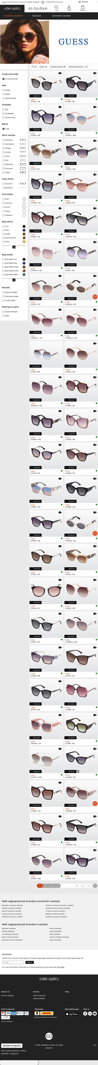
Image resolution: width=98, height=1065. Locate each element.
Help (67, 992)
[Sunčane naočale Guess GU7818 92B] (46, 657)
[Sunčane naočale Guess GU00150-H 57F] (46, 319)
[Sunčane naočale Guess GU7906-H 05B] (46, 387)
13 (82, 886)
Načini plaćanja (39, 995)
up (94, 1045)
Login (69, 10)
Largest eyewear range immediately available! (23, 2)
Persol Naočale (55, 928)
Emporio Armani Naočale (12, 940)
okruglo (8, 148)
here (62, 967)
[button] (12, 8)
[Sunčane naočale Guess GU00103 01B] (46, 421)
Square (7, 211)
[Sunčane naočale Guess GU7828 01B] (46, 522)
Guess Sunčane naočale (55, 911)
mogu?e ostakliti (11, 292)
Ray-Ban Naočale (9, 928)
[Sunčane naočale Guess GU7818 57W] (46, 488)
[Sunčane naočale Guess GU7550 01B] (46, 691)
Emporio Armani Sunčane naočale (59, 905)
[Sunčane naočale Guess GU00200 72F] (46, 725)
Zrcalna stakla (10, 300)
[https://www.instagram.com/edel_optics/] (90, 1014)
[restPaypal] (20, 1013)
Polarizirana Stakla (11, 296)
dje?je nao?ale (10, 98)
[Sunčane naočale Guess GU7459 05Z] (46, 454)
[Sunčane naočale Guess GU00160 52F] (46, 792)
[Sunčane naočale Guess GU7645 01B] (46, 83)
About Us (5, 992)
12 (76, 886)
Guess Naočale (55, 931)
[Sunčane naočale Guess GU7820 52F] (46, 218)
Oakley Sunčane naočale (12, 908)
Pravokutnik (9, 144)
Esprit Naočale (55, 940)
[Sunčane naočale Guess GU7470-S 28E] (46, 758)
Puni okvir (9, 184)
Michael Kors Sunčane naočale (58, 908)
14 (89, 886)
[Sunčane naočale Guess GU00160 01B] (46, 184)
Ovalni (7, 156)
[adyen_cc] (3, 1013)
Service (36, 992)
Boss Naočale (54, 934)
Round (7, 207)
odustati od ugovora (12, 1046)
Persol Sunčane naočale (11, 911)
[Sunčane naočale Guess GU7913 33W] (46, 353)
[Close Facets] (14, 66)
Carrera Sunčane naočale (12, 914)
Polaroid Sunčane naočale (12, 917)
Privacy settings (7, 995)
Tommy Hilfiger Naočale (59, 937)
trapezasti (8, 215)
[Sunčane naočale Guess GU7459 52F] (46, 589)
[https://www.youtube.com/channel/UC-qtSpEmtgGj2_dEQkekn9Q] (95, 1014)
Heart (7, 199)
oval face (8, 203)
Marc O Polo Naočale (10, 937)
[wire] (5, 1017)
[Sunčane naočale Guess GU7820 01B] (46, 116)
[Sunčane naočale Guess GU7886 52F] (46, 826)
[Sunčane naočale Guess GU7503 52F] (46, 556)
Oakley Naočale (8, 931)
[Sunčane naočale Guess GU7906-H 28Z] (46, 252)
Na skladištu (9, 113)
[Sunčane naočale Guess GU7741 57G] (46, 150)
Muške (7, 94)
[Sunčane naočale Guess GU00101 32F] (46, 285)
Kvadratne (9, 140)
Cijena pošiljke (39, 998)
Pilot (6, 160)
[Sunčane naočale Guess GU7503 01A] (46, 623)
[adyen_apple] (26, 1013)
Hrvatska (85, 2)
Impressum (14, 1053)
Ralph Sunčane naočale (55, 914)
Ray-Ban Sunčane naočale (12, 905)
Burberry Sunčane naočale (56, 917)
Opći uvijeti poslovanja (10, 1051)
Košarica (83, 10)
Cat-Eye (8, 152)
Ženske (7, 90)
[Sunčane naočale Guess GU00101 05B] (46, 860)
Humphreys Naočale (10, 934)
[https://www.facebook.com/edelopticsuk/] (85, 1014)
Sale (6, 109)
